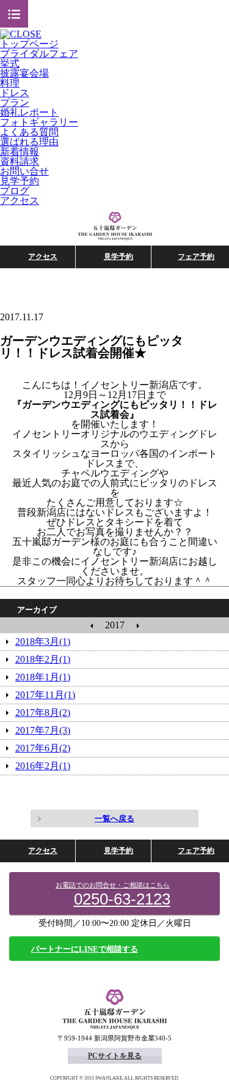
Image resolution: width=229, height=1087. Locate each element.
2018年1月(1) (42, 677)
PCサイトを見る (115, 1055)
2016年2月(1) (42, 766)
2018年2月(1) (42, 659)
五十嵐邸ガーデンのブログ (115, 226)
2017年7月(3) (42, 730)
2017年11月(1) (45, 695)
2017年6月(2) (42, 748)
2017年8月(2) (42, 712)
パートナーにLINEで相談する (84, 948)
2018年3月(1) (42, 641)
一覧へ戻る (114, 818)
